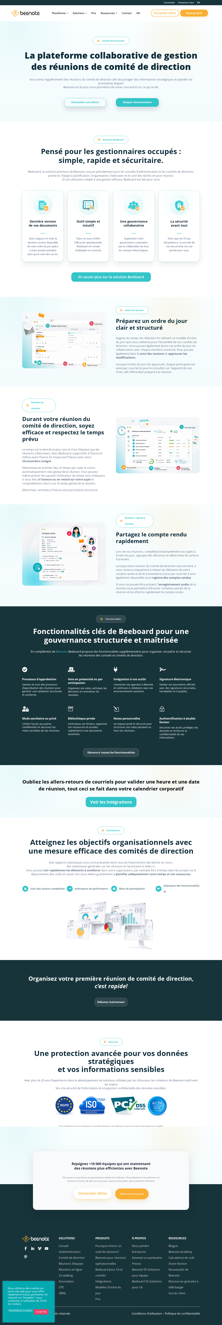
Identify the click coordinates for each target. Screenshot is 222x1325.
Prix (93, 13)
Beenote (61, 651)
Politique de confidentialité (182, 1313)
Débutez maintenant (111, 1002)
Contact (127, 13)
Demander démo (165, 13)
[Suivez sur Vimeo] (39, 1248)
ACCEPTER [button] (41, 1311)
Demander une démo (85, 102)
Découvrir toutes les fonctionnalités (111, 752)
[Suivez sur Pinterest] (25, 1256)
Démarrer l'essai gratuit (132, 1193)
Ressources (108, 13)
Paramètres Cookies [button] (20, 1310)
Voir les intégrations (111, 802)
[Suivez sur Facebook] (25, 1248)
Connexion (169, 3)
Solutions (78, 13)
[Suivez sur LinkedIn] (32, 1248)
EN (198, 3)
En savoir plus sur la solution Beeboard (111, 277)
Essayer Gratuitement (137, 102)
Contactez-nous (186, 3)
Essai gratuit (194, 13)
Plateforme (59, 13)
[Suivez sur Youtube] (46, 1248)
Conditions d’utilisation (147, 1313)
